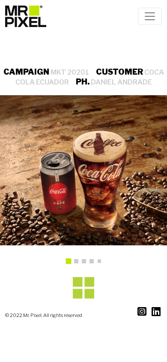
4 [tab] (93, 263)
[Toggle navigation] (150, 16)
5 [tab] (101, 262)
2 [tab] (78, 263)
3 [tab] (86, 263)
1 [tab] (71, 264)
